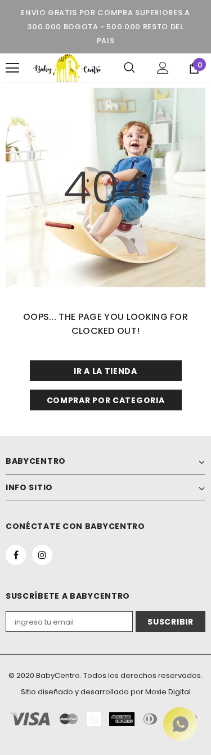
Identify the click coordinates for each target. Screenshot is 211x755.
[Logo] (67, 67)
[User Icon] (163, 68)
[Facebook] (16, 555)
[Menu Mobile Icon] (12, 68)
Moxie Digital (168, 691)
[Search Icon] (129, 68)
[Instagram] (42, 555)
